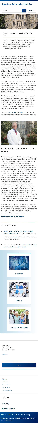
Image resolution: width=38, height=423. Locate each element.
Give (19, 365)
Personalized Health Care (17, 113)
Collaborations (6, 385)
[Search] (24, 10)
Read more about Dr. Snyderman (12, 216)
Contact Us (5, 354)
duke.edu (17, 415)
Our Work (5, 382)
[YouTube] (8, 397)
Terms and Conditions (8, 409)
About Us (4, 379)
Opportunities (6, 387)
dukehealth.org (25, 415)
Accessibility (5, 404)
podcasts (15, 237)
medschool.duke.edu (7, 415)
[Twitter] (4, 397)
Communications (7, 390)
